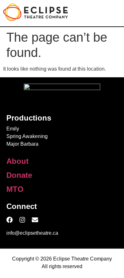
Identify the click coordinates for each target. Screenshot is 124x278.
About (17, 161)
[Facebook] (9, 220)
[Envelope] (35, 220)
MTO (15, 189)
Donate (19, 175)
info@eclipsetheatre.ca (32, 233)
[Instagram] (22, 220)
